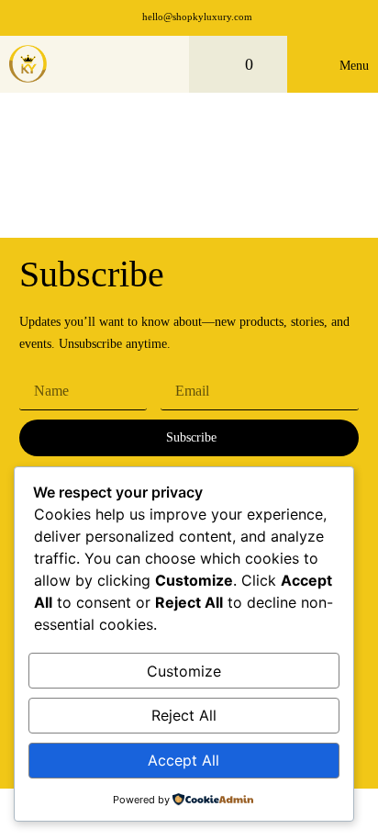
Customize (184, 671)
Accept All (183, 760)
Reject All (184, 715)
